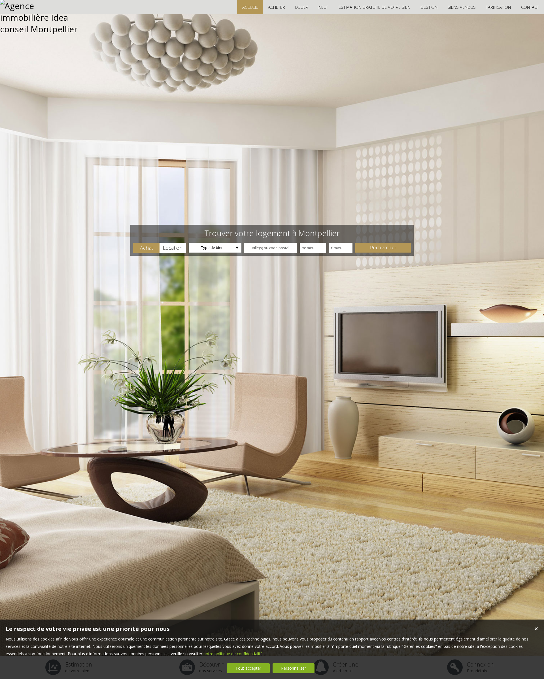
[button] (146, 248)
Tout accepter (248, 668)
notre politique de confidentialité (233, 653)
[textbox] (270, 248)
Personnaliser (293, 668)
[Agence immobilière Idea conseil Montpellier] (39, 29)
